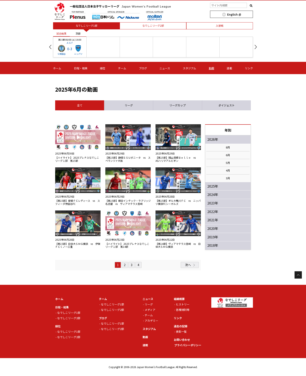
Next (256, 47)
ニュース (164, 68)
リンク (249, 68)
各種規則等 (182, 310)
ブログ (143, 68)
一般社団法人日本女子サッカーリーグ (120, 6)
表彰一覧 (181, 332)
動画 (211, 68)
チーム (122, 68)
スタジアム (189, 68)
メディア (150, 310)
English (232, 14)
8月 (228, 147)
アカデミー (151, 320)
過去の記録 (180, 326)
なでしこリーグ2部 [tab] (153, 25)
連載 (229, 68)
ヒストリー (182, 304)
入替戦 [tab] (219, 25)
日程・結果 (80, 68)
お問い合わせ (182, 340)
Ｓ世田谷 (61, 53)
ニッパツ (78, 53)
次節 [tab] (78, 33)
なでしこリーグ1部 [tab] (86, 25)
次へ (188, 265)
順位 (102, 68)
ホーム (57, 68)
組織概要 (179, 299)
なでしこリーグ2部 (68, 318)
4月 (228, 170)
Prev (50, 47)
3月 (228, 178)
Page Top (298, 275)
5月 (228, 162)
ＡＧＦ (69, 42)
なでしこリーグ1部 (68, 313)
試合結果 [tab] (61, 33)
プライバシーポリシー (187, 345)
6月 (228, 155)
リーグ (149, 304)
